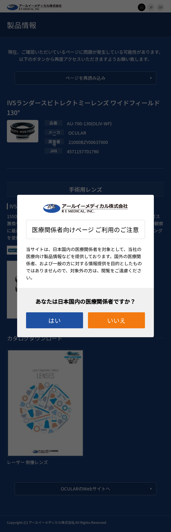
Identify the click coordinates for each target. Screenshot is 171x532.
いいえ (116, 320)
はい (54, 320)
